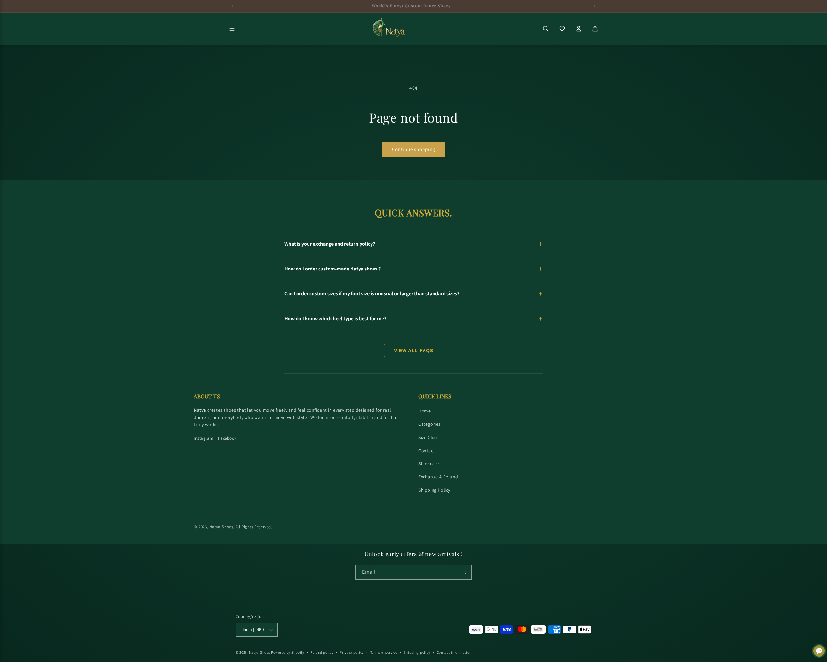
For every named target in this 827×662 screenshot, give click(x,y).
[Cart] (595, 29)
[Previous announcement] (232, 6)
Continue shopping (413, 149)
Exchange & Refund (438, 477)
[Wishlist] (562, 29)
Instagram (203, 438)
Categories (429, 424)
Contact (426, 450)
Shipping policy (417, 652)
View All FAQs (413, 350)
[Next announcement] (595, 6)
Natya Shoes (221, 527)
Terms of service (383, 652)
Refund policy (321, 652)
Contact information (454, 652)
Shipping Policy (434, 490)
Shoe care (428, 463)
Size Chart (428, 437)
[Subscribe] (464, 572)
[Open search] (545, 29)
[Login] (578, 29)
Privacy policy (352, 652)
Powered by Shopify (287, 652)
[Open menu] (232, 29)
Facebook (227, 438)
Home (424, 411)
